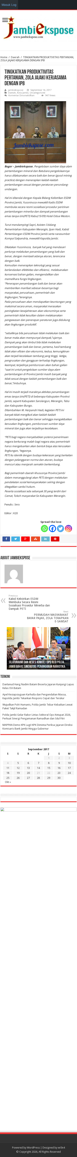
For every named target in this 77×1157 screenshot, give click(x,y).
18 (7, 772)
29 (48, 777)
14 (38, 767)
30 (58, 777)
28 (38, 777)
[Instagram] (68, 528)
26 (18, 777)
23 (58, 772)
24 (69, 772)
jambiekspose (15, 90)
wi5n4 (61, 1147)
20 (28, 772)
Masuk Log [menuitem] (9, 4)
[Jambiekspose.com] (38, 27)
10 (69, 763)
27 (28, 777)
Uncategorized (37, 92)
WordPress (33, 1147)
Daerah (15, 57)
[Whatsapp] (44, 528)
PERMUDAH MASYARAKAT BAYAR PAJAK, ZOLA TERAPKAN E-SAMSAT (47, 616)
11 (7, 767)
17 (69, 767)
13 (28, 767)
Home (3, 57)
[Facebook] (52, 528)
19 (18, 772)
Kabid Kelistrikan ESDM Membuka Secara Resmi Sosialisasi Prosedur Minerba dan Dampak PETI (29, 602)
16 (58, 767)
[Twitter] (60, 528)
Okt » (8, 782)
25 (7, 777)
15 (48, 767)
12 (18, 767)
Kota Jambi (23, 92)
